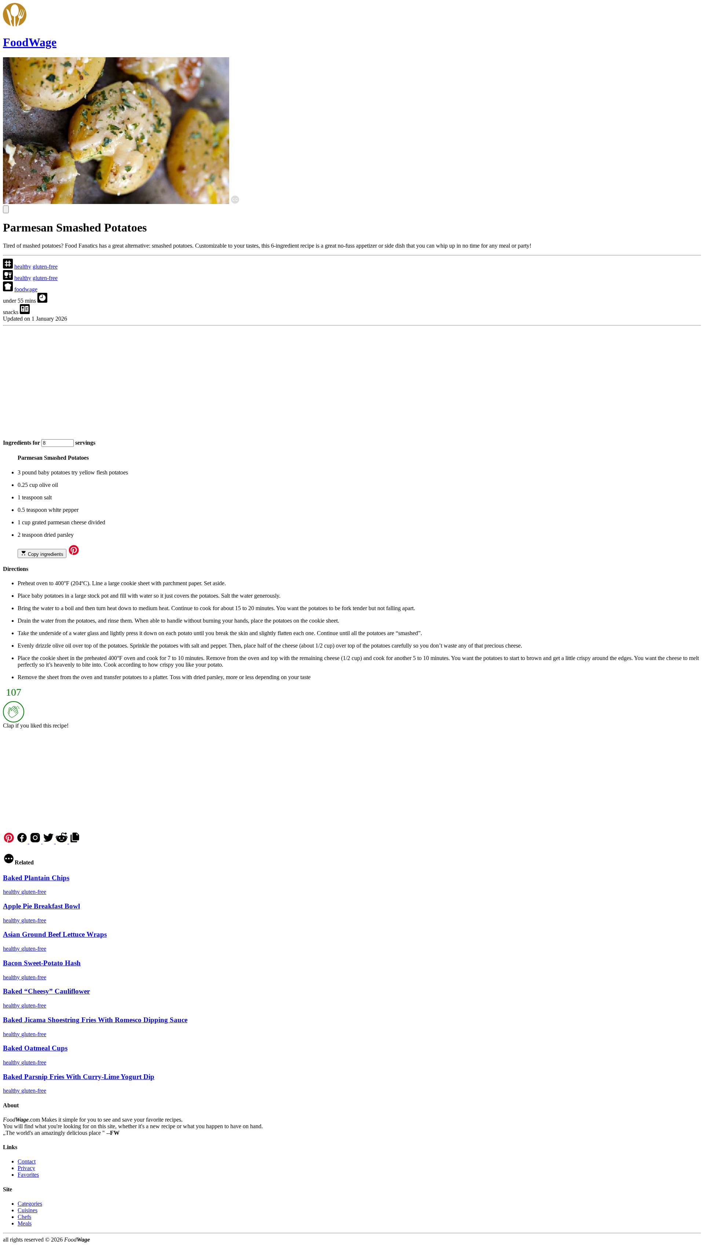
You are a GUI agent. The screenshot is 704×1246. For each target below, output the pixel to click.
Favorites (28, 1175)
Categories (30, 1204)
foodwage (25, 289)
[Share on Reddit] (62, 841)
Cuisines (27, 1210)
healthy (22, 266)
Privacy (26, 1168)
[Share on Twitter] (49, 841)
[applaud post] (13, 711)
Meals (25, 1223)
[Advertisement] (223, 380)
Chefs (24, 1217)
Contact (27, 1161)
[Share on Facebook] (22, 841)
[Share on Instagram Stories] (36, 841)
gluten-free (45, 266)
